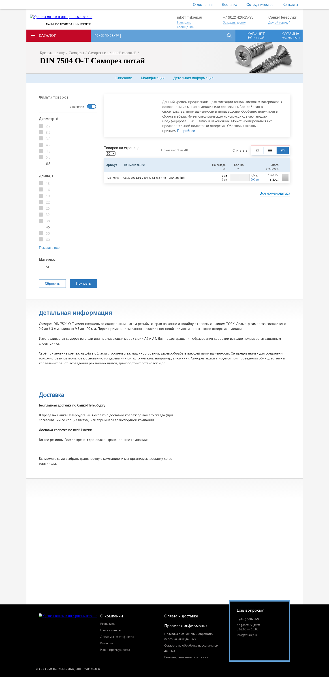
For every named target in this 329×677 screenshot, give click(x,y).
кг (257, 150)
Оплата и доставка (181, 616)
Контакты (290, 4)
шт (270, 150)
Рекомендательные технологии (186, 657)
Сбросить (52, 283)
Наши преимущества (115, 649)
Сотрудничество (259, 4)
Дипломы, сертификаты (117, 636)
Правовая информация (185, 625)
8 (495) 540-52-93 (248, 619)
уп (283, 150)
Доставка (229, 4)
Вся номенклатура (275, 193)
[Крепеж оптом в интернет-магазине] (68, 616)
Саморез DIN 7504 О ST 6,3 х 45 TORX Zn (154, 177)
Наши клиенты (110, 630)
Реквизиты (107, 623)
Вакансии (106, 643)
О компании (203, 4)
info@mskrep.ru (189, 17)
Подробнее (186, 130)
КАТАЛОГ (47, 35)
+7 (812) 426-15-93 (238, 17)
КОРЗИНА (291, 35)
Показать (83, 283)
